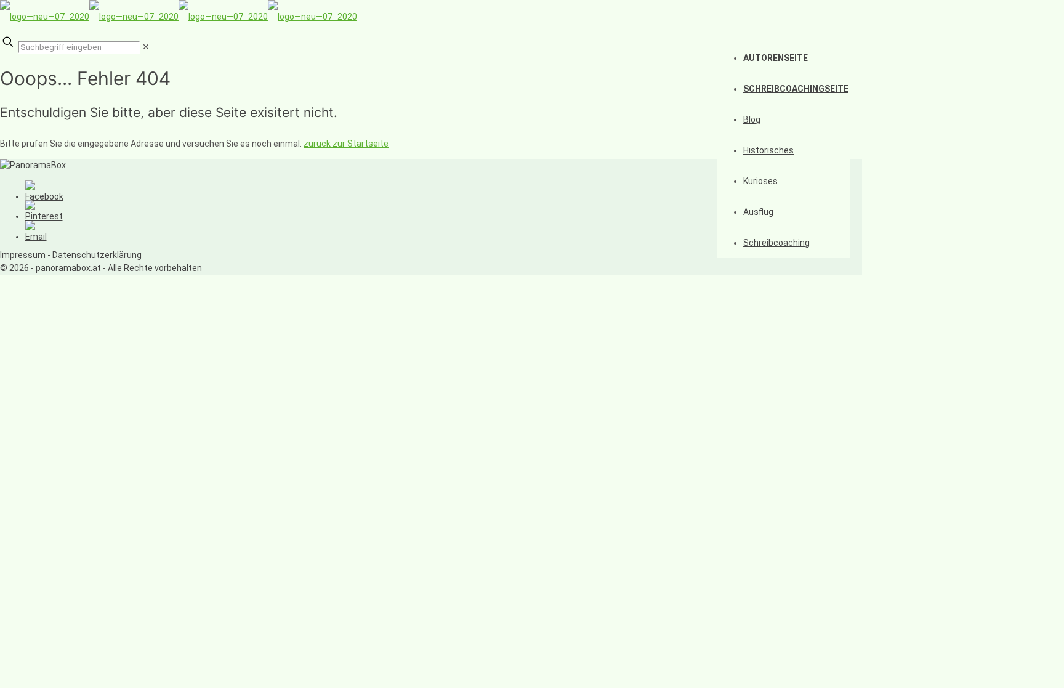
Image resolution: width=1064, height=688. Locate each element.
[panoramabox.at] (178, 16)
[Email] (36, 236)
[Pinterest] (44, 216)
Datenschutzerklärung (97, 255)
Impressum (23, 255)
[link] (146, 47)
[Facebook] (44, 196)
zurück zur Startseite (346, 143)
